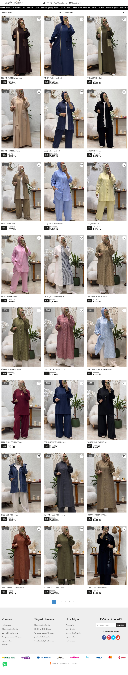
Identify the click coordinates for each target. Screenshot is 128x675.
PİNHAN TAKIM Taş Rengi (10, 151)
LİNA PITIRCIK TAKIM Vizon (97, 296)
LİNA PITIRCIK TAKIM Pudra (54, 369)
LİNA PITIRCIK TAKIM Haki (11, 369)
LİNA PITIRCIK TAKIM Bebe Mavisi (99, 369)
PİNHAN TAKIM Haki (94, 78)
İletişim (5, 645)
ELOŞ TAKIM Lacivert (52, 151)
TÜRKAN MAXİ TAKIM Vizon (97, 515)
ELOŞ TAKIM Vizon (8, 224)
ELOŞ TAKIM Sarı (93, 224)
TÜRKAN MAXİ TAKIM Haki (54, 588)
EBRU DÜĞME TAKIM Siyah (97, 442)
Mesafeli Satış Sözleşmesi (44, 641)
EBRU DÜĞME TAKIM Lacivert (55, 442)
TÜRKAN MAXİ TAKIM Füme (54, 515)
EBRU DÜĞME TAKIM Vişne (11, 442)
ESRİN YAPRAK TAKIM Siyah (97, 588)
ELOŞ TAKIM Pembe (9, 296)
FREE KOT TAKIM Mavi (9, 515)
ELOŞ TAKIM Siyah (94, 151)
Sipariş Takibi (7, 641)
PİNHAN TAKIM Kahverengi (11, 78)
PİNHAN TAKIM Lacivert (53, 78)
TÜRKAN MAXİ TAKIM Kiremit (12, 588)
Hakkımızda (70, 641)
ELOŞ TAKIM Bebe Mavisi (53, 224)
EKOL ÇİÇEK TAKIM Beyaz (54, 296)
